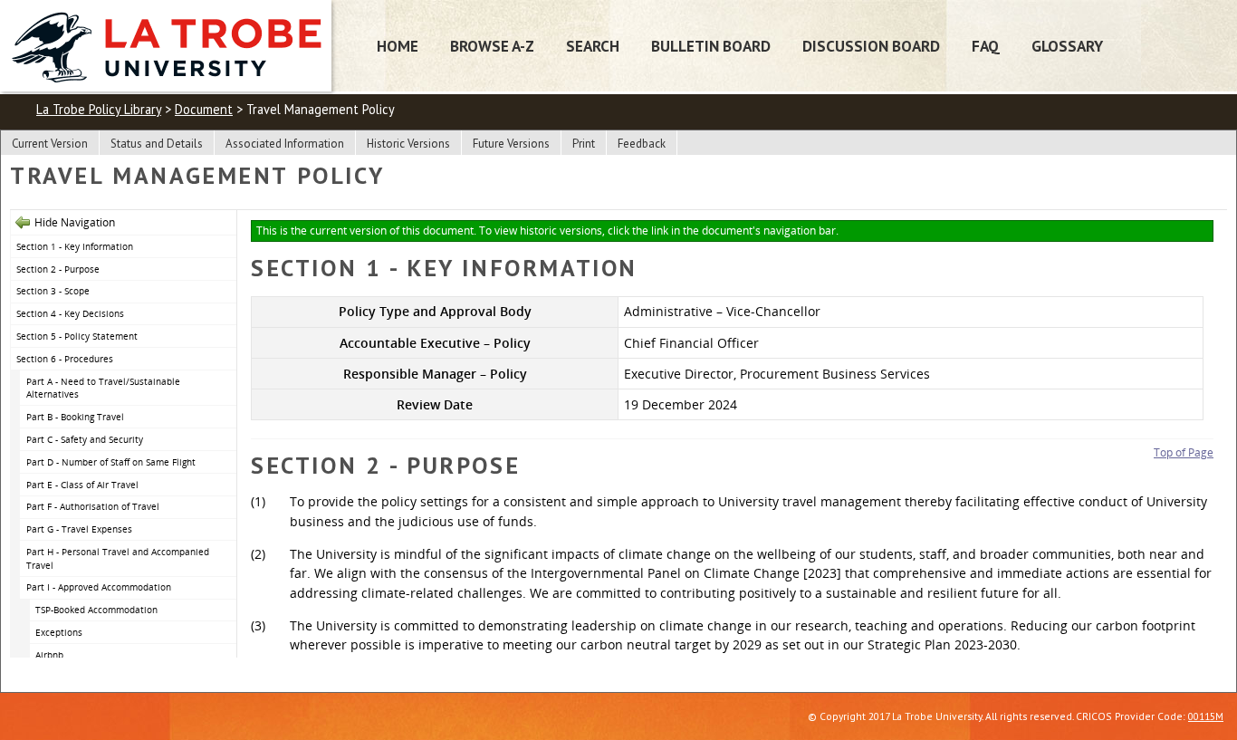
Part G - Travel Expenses (79, 529)
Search (592, 45)
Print (583, 143)
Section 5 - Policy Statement (77, 336)
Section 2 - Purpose (58, 269)
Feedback (642, 143)
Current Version (50, 143)
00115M (1205, 716)
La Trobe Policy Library (98, 109)
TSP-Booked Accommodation (96, 609)
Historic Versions (408, 143)
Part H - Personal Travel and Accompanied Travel (117, 558)
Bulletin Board (711, 45)
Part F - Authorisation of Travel (92, 506)
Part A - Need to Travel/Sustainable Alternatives (103, 388)
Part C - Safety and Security (84, 439)
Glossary (1067, 45)
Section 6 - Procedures (64, 358)
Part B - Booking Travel (75, 416)
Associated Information (284, 143)
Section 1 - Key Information (74, 246)
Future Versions (511, 143)
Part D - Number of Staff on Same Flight (111, 462)
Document (204, 109)
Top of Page (1183, 452)
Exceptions (58, 632)
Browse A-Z (492, 45)
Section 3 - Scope (53, 290)
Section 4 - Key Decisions (70, 313)
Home (397, 45)
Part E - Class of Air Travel (82, 484)
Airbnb (49, 655)
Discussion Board (871, 45)
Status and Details (156, 143)
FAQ (986, 45)
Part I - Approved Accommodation (98, 587)
